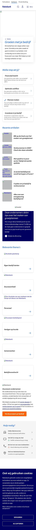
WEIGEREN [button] (18, 517)
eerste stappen (25, 402)
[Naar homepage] (7, 7)
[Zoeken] (18, 6)
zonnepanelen (25, 404)
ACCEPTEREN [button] (18, 524)
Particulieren (6, 2)
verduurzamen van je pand (11, 406)
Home (9, 39)
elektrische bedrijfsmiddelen (11, 409)
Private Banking (23, 2)
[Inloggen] (22, 6)
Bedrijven (14, 2)
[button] (18, 439)
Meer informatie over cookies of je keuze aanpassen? (15, 507)
